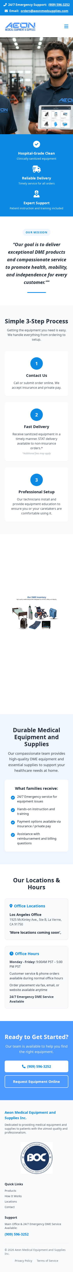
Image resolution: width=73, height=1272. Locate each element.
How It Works (13, 1196)
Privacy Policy (23, 1260)
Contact (10, 1207)
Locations (11, 1201)
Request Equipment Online (36, 1081)
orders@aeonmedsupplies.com (44, 11)
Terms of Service (47, 1260)
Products (10, 1190)
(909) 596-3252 (59, 5)
